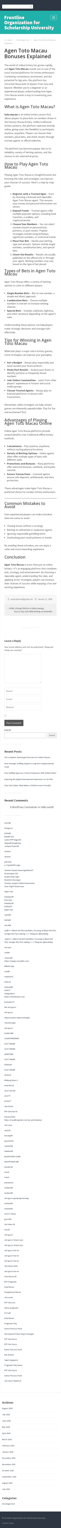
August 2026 (7, 1408)
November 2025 (8, 1464)
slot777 (7, 1096)
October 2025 (8, 1470)
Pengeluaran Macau (12, 1292)
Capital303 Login (13, 865)
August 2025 (7, 1483)
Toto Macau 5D (10, 1276)
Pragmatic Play (10, 1323)
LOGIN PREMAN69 (11, 1038)
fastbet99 (8, 1187)
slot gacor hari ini (11, 1250)
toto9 (6, 1177)
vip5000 (7, 915)
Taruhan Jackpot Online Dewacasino (19, 883)
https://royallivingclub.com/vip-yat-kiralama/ (23, 1120)
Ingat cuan (8, 891)
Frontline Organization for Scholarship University (29, 22)
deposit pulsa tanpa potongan (17, 1017)
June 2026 (6, 1421)
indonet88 (8, 987)
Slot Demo (8, 1106)
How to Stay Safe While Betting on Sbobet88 (33, 611)
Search (7, 730)
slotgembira (9, 993)
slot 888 (7, 925)
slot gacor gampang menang (16, 1198)
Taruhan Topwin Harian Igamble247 (18, 870)
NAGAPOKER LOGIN (12, 1156)
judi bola (7, 862)
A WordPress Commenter (23, 807)
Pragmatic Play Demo (13, 1365)
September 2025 (9, 1476)
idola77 (7, 990)
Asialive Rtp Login (11, 876)
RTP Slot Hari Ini (10, 1111)
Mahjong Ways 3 (11, 1080)
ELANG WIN (8, 1033)
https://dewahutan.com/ (14, 996)
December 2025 (8, 1458)
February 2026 (8, 1445)
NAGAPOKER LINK (11, 1161)
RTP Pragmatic (10, 1281)
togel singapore (11, 1360)
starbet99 (8, 1146)
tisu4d (7, 1229)
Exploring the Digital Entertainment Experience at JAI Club (28, 779)
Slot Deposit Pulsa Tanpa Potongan (19, 1334)
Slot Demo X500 (11, 1266)
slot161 (7, 1130)
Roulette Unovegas (12, 880)
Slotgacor (8, 828)
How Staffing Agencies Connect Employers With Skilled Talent (30, 773)
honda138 (8, 1167)
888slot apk (9, 966)
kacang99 (8, 1135)
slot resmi (8, 1297)
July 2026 (6, 1414)
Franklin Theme (8, 1523)
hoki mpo (8, 900)
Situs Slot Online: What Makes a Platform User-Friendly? (27, 785)
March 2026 (7, 1439)
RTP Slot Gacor (10, 1339)
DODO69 (7, 1064)
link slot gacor (10, 1007)
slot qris (7, 947)
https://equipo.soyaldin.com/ (16, 961)
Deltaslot (8, 906)
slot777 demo (10, 1214)
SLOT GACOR (9, 1090)
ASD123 (7, 982)
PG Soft (7, 1313)
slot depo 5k (9, 1224)
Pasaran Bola (9, 1117)
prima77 (7, 1101)
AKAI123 (7, 1075)
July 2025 (6, 1489)
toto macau (11, 114)
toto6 (6, 1172)
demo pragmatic (11, 1308)
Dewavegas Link (11, 873)
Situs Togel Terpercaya (14, 886)
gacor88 (7, 1219)
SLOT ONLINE (9, 1043)
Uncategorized (23, 40)
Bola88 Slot (9, 836)
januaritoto (9, 1141)
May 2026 (6, 1427)
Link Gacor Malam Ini (12, 1381)
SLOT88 (7, 823)
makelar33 (8, 976)
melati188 (8, 1203)
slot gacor (8, 1012)
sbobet (7, 851)
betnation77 (9, 1002)
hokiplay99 (8, 897)
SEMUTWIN (8, 1054)
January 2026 (7, 1452)
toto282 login (10, 1022)
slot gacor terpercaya (13, 1240)
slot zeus (8, 1125)
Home (9, 40)
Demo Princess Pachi (13, 1328)
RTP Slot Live (9, 1302)
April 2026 (6, 1433)
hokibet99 (8, 1151)
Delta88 (7, 833)
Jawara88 (8, 958)
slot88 (7, 952)
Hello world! (47, 807)
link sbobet (9, 1354)
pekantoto (8, 1182)
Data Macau (9, 1085)
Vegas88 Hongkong (12, 843)
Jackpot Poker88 (11, 846)
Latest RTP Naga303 (12, 839)
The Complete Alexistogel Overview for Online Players (27, 757)
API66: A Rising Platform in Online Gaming (26, 608)
